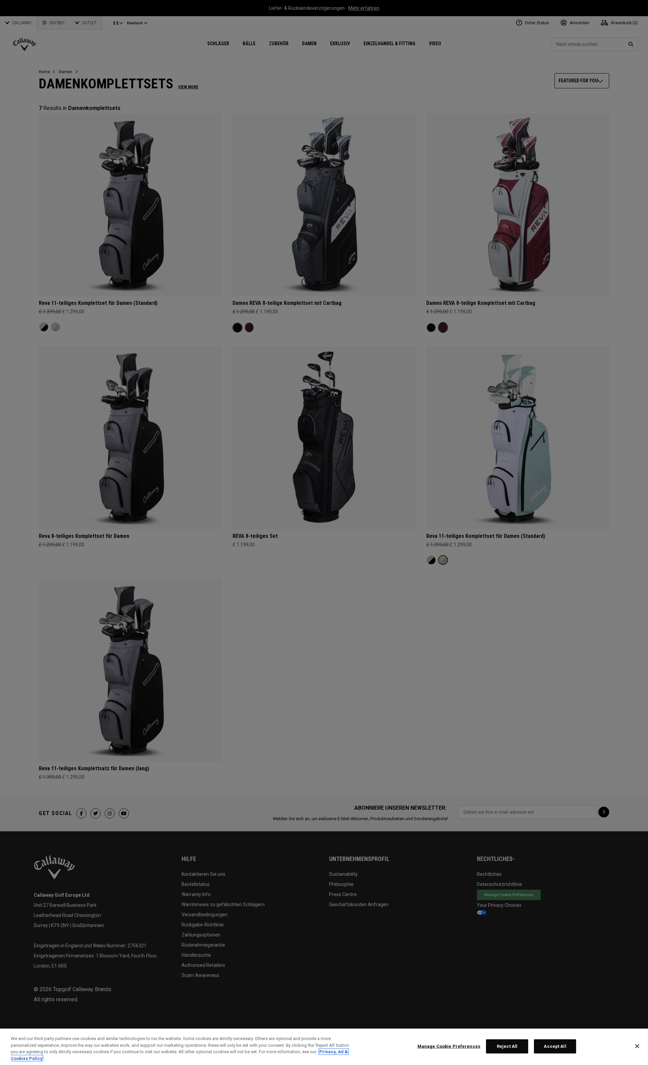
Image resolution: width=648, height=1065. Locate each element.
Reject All (507, 1046)
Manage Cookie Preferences (448, 1046)
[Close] (637, 1046)
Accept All (555, 1046)
